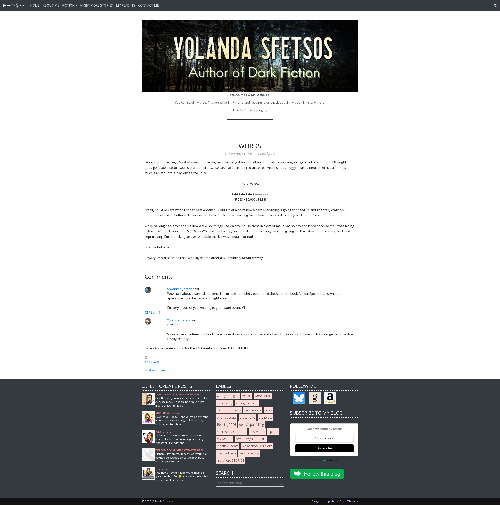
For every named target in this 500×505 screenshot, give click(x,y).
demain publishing (251, 424)
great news (247, 417)
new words (257, 432)
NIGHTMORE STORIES (96, 5)
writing (246, 396)
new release (252, 410)
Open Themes (348, 501)
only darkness (226, 453)
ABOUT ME (51, 5)
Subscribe (324, 448)
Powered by (315, 460)
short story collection (231, 432)
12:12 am (151, 312)
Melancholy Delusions (257, 446)
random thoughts (229, 410)
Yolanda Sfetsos (179, 320)
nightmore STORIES (230, 460)
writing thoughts (228, 396)
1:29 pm (151, 362)
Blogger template (323, 501)
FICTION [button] (68, 5)
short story (224, 403)
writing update (227, 417)
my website (224, 439)
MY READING (125, 5)
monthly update (227, 446)
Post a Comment (157, 370)
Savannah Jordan (179, 289)
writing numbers (247, 403)
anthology (265, 417)
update (273, 432)
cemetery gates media (251, 439)
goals (268, 410)
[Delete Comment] (159, 312)
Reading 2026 (226, 424)
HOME (35, 5)
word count (263, 396)
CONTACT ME (148, 5)
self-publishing (249, 453)
